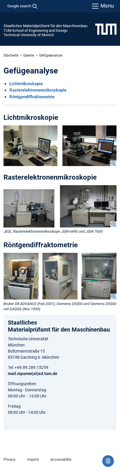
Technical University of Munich (28, 35)
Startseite (10, 55)
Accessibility (60, 459)
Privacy (9, 459)
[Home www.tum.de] (106, 28)
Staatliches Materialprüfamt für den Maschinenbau (45, 26)
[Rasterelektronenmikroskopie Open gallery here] (60, 206)
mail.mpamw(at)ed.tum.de (32, 373)
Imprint (33, 459)
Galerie (28, 55)
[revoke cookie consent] (108, 461)
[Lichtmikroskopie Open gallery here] (60, 146)
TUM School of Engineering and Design (35, 30)
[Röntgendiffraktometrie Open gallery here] (60, 276)
